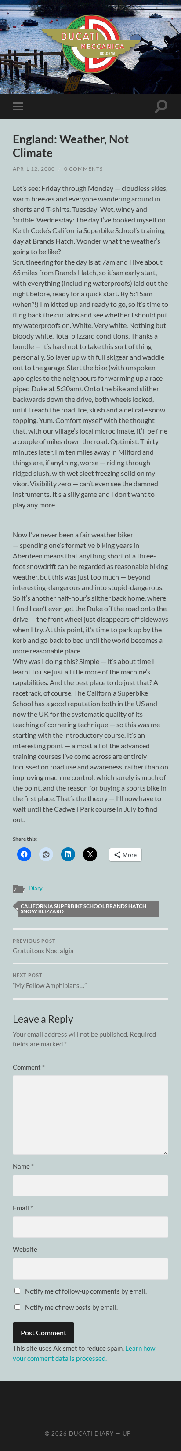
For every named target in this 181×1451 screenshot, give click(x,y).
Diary (36, 888)
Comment (29, 1067)
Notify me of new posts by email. (71, 1307)
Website (25, 1249)
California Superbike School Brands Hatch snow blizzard (83, 909)
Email (23, 1208)
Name (23, 1166)
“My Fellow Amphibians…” (50, 981)
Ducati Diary (91, 1433)
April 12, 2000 (34, 168)
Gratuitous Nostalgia (43, 946)
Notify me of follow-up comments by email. (86, 1291)
